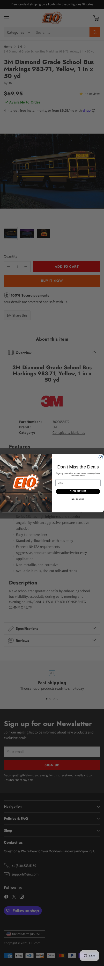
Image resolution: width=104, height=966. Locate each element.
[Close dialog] (101, 457)
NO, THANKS (78, 499)
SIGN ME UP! (78, 491)
